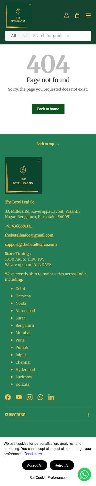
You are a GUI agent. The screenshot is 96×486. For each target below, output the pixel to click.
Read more (33, 453)
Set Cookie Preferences (48, 477)
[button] (77, 15)
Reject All (62, 465)
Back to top (45, 144)
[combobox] (48, 36)
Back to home (48, 109)
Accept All (34, 465)
